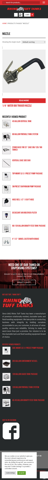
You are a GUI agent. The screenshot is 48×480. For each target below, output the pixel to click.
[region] (24, 274)
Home (4, 23)
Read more (24, 100)
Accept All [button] (21, 473)
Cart (29, 15)
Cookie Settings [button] (10, 473)
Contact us (36, 456)
